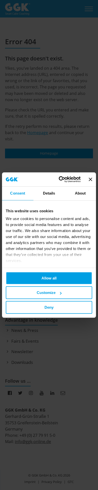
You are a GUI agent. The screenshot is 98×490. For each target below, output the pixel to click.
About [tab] (80, 193)
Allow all (49, 278)
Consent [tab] (17, 193)
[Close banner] (90, 179)
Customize (46, 292)
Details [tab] (49, 193)
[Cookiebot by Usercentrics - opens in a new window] (60, 179)
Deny (49, 307)
